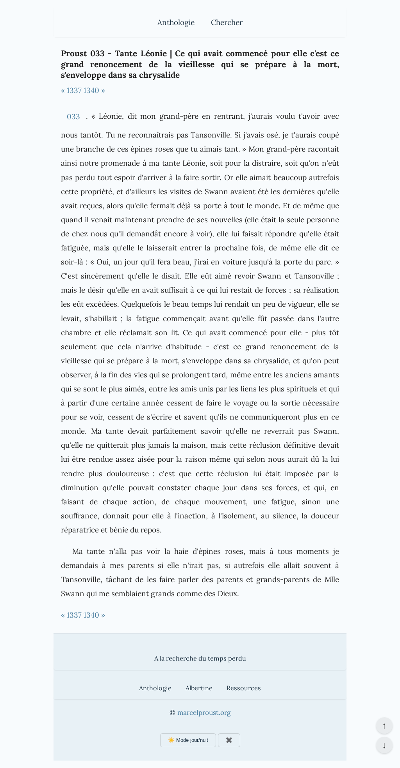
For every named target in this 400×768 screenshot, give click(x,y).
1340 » (94, 90)
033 (73, 116)
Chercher (227, 22)
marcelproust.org (203, 712)
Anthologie (176, 22)
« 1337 (71, 90)
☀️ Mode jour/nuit (188, 740)
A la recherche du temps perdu (200, 658)
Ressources (244, 688)
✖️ (229, 740)
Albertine (199, 688)
